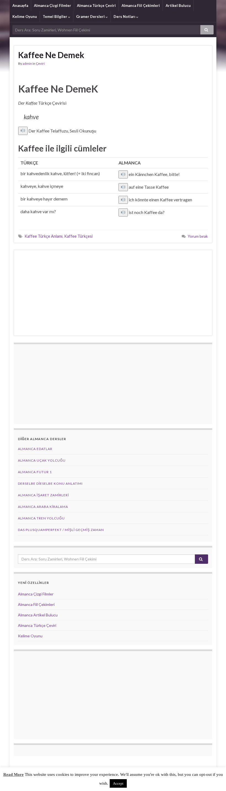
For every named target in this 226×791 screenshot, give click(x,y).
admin (27, 63)
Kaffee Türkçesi (78, 236)
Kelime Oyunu (24, 16)
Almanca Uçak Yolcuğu (42, 460)
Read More (13, 774)
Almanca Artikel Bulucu (38, 615)
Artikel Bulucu (178, 5)
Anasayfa (20, 5)
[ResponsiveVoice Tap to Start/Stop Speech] (23, 131)
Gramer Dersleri (91, 16)
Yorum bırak (198, 236)
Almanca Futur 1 (35, 472)
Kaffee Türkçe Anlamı (44, 236)
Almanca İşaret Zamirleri (43, 495)
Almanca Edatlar (35, 449)
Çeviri (40, 63)
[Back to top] (213, 778)
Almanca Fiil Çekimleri (141, 5)
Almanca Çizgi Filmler (52, 5)
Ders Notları (125, 16)
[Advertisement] (113, 292)
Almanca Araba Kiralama (43, 507)
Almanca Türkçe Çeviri (96, 5)
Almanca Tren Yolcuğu (41, 518)
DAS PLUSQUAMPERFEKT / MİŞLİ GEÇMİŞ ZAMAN (61, 530)
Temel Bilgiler (55, 16)
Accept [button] (118, 783)
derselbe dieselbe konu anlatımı (50, 483)
